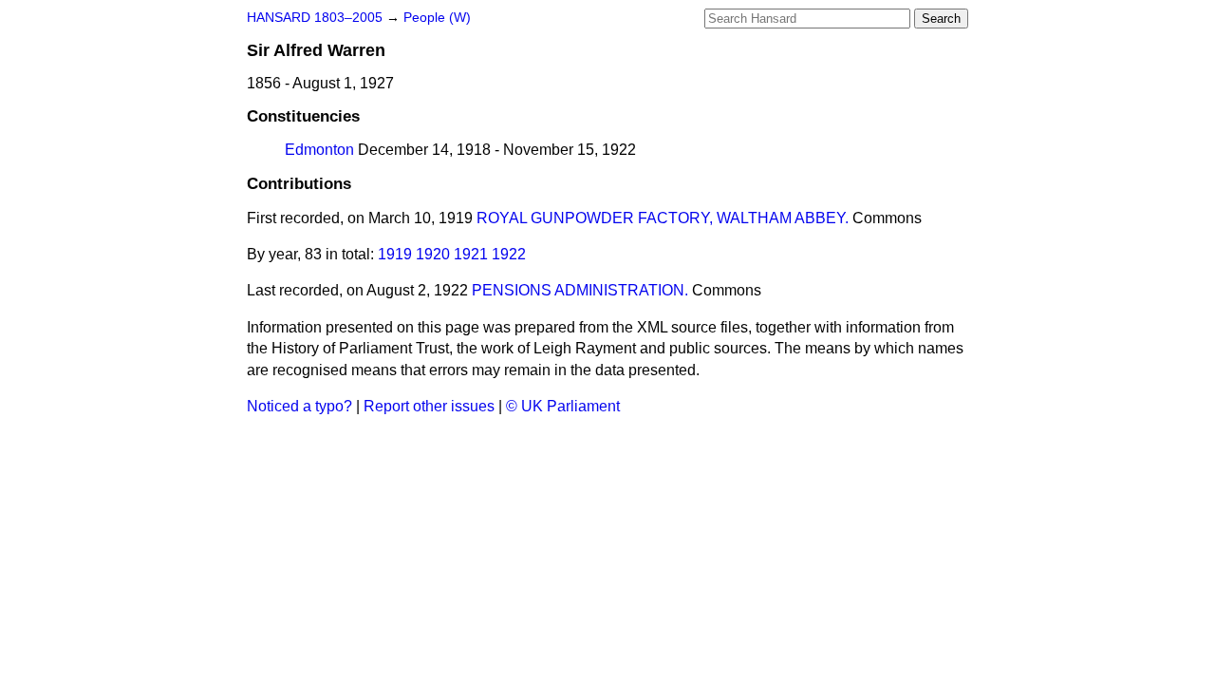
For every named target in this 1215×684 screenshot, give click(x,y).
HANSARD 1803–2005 (315, 17)
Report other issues (429, 406)
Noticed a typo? (299, 406)
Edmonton (319, 150)
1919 (395, 254)
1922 (509, 254)
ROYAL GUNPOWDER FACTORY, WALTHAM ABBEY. (663, 218)
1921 (471, 254)
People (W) (437, 17)
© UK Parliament (563, 406)
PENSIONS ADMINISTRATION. (580, 290)
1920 (433, 254)
